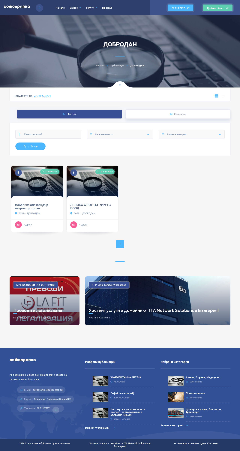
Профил (107, 7)
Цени (203, 443)
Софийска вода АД (122, 393)
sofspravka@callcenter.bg (48, 389)
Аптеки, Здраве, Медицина (203, 377)
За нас (74, 7)
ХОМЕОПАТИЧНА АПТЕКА (125, 377)
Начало (60, 7)
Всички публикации (97, 427)
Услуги (90, 7)
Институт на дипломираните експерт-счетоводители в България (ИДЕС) (127, 412)
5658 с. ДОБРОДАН (29, 213)
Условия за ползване (186, 443)
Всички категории (171, 425)
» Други (28, 224)
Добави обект (215, 8)
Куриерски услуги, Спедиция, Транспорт (204, 410)
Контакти (212, 443)
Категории (180, 114)
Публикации (117, 65)
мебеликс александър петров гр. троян (31, 206)
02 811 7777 (178, 8)
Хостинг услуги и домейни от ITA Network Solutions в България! (154, 310)
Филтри (71, 114)
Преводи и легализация (37, 310)
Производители (195, 393)
